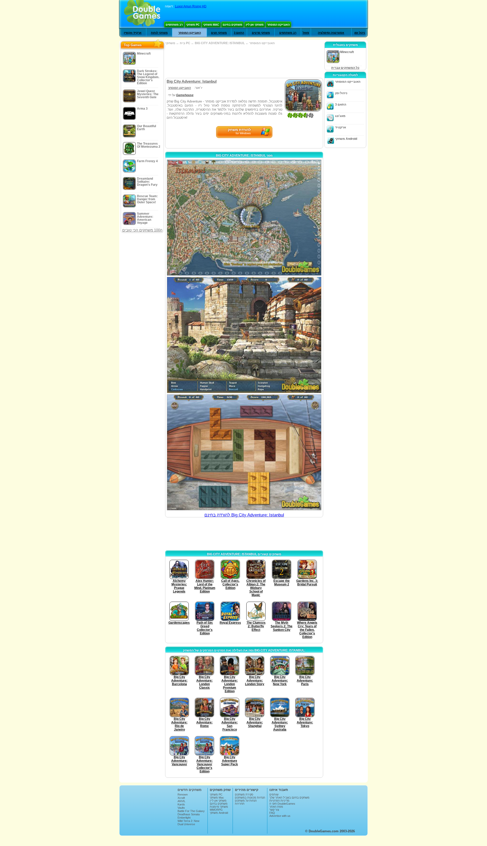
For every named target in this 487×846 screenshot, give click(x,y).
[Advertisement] (244, 61)
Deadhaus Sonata (189, 814)
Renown (183, 794)
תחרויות (240, 803)
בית (182, 43)
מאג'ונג (340, 116)
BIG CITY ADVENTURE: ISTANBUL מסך (244, 155)
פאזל (306, 32)
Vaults (181, 807)
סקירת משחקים (244, 794)
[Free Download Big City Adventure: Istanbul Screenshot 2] (244, 335)
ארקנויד (340, 127)
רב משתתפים (174, 24)
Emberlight (184, 817)
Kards (181, 804)
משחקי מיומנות (219, 806)
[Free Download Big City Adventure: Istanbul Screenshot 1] (244, 218)
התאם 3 (239, 32)
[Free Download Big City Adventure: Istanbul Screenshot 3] (244, 452)
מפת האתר (276, 806)
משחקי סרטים (261, 32)
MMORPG (216, 809)
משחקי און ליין (255, 24)
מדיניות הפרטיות (279, 800)
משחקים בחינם (232, 24)
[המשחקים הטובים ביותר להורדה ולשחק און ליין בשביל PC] (142, 14)
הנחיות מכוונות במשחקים (250, 797)
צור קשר (274, 809)
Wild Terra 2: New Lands (188, 822)
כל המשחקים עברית (345, 68)
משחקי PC (193, 24)
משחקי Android (346, 139)
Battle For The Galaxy (191, 811)
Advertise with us (279, 815)
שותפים (274, 794)
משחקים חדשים (189, 790)
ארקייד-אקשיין (133, 32)
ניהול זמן (359, 32)
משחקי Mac (211, 24)
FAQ (272, 812)
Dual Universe (186, 824)
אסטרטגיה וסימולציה (331, 32)
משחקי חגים (219, 32)
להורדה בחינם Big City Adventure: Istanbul (244, 515)
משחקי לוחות (159, 32)
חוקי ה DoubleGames (282, 803)
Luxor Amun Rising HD (190, 6)
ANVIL (181, 801)
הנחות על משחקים (246, 800)
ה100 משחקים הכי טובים (142, 230)
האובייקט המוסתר (278, 24)
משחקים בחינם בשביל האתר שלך (289, 797)
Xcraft (181, 797)
